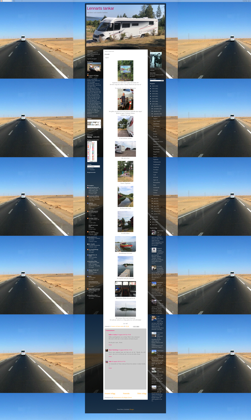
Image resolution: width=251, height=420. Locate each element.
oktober (156, 111)
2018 (153, 96)
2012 (153, 222)
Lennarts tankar (100, 8)
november (156, 108)
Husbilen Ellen (93, 261)
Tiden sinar (91, 250)
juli (155, 198)
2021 (153, 88)
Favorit (155, 134)
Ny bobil (159, 266)
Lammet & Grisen (158, 141)
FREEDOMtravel (94, 187)
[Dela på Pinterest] (138, 326)
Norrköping (156, 126)
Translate (92, 169)
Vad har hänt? (92, 277)
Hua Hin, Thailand (93, 233)
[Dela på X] (136, 326)
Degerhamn (156, 151)
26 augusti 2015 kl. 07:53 (118, 361)
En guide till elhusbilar (94, 245)
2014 (153, 217)
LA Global (92, 231)
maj (155, 203)
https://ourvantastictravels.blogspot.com (94, 289)
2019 (153, 93)
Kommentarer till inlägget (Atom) (123, 397)
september (156, 113)
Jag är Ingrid (156, 121)
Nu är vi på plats (93, 272)
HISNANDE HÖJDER (94, 296)
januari (156, 213)
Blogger (132, 409)
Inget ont (155, 180)
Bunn (154, 185)
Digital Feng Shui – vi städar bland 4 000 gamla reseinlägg (94, 190)
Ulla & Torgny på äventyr (93, 270)
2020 (153, 91)
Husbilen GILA (93, 295)
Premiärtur (160, 282)
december (156, 106)
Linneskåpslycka (93, 281)
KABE (159, 386)
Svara (110, 345)
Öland (154, 154)
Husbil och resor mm (93, 225)
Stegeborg (156, 167)
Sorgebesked (156, 164)
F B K (154, 131)
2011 (153, 224)
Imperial (159, 248)
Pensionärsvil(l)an (94, 196)
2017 (153, 98)
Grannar (155, 172)
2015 (153, 104)
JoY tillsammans (93, 211)
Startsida (126, 393)
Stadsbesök (156, 187)
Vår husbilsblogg (93, 249)
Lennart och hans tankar (93, 76)
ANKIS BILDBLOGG (93, 203)
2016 (153, 101)
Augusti (155, 118)
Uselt (154, 174)
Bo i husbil (92, 244)
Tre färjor (155, 169)
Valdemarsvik (157, 162)
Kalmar (155, 157)
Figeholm (155, 159)
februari (156, 211)
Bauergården (156, 182)
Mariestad (160, 333)
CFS (158, 316)
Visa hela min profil (92, 116)
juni (155, 201)
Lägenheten (156, 123)
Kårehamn (156, 139)
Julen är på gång (93, 257)
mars (155, 208)
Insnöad (159, 368)
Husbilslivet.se (93, 237)
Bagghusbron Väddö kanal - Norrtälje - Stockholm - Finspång (94, 264)
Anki (110, 361)
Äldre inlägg (141, 393)
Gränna (155, 192)
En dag (155, 136)
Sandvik (155, 144)
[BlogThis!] (135, 326)
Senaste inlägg (110, 393)
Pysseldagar (156, 149)
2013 (153, 219)
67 (154, 128)
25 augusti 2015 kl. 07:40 (124, 334)
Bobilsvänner (156, 146)
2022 (153, 86)
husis (90, 276)
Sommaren (91, 227)
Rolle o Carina (113, 334)
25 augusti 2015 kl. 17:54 (125, 350)
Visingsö (155, 190)
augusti (156, 116)
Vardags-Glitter (93, 218)
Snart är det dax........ (94, 291)
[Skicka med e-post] (133, 326)
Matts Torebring (113, 350)
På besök (155, 177)
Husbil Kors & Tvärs (93, 255)
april (155, 206)
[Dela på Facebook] (137, 326)
